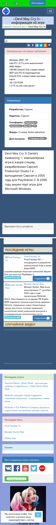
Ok (38, 514)
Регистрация (38, 2)
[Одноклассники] (45, 45)
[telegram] (37, 45)
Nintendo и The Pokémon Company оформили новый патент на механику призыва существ (27, 409)
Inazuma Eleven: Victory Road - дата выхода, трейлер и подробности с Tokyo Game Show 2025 (26, 386)
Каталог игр (19, 26)
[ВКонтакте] (28, 45)
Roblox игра (10, 438)
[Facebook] (32, 45)
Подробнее (42, 278)
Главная (7, 26)
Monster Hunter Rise (34, 283)
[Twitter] (41, 45)
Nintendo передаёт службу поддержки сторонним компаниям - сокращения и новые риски (27, 398)
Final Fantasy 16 (32, 256)
